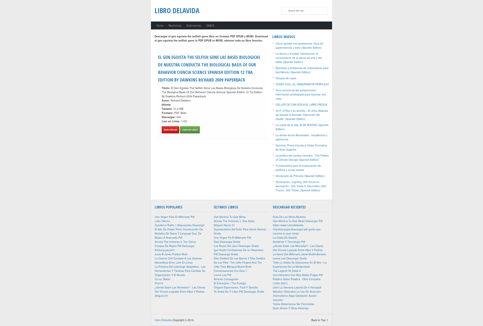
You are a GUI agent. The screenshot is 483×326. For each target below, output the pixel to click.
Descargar (170, 130)
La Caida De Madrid (285, 237)
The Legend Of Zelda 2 (287, 271)
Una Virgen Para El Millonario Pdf (175, 217)
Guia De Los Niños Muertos (289, 217)
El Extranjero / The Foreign (230, 283)
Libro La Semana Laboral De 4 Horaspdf (297, 287)
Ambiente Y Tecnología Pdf (289, 242)
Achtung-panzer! (165, 250)
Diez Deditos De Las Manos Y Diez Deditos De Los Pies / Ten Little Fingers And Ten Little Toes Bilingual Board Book (239, 262)
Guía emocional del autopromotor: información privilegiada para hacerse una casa (301, 94)
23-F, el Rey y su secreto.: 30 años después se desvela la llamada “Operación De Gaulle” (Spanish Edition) (302, 115)
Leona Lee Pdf (222, 275)
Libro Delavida (177, 10)
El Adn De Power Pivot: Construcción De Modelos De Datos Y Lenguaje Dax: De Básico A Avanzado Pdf (179, 233)
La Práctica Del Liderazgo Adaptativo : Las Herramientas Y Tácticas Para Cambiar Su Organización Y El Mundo (180, 271)
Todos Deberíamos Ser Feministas (293, 304)
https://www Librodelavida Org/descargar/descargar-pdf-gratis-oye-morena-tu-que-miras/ (297, 229)
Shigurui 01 (161, 296)
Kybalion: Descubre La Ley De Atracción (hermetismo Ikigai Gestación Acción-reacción (297, 296)
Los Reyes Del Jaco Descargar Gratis (236, 246)
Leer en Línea (190, 130)
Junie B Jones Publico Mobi (171, 254)
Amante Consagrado (226, 279)
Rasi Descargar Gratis (227, 242)
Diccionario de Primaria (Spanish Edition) (300, 176)
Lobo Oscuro (162, 221)
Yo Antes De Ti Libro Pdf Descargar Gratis (239, 291)
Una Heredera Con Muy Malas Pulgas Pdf (298, 275)
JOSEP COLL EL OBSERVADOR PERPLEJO (302, 84)
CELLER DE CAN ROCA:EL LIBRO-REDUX (301, 104)
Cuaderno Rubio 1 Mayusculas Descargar (180, 225)
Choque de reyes (286, 78)
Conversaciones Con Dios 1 (230, 271)
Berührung (175, 25)
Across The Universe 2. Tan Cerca (175, 242)
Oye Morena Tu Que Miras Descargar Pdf (298, 221)
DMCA (210, 25)
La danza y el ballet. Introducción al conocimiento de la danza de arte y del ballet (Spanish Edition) (299, 58)
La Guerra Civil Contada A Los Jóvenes (178, 258)
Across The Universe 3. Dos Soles (234, 221)
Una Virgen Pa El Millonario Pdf (232, 237)
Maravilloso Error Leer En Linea (174, 262)
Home (160, 25)
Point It (159, 283)
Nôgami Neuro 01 (224, 225)
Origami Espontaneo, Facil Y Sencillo (236, 287)
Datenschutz (193, 25)
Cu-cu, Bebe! (162, 279)
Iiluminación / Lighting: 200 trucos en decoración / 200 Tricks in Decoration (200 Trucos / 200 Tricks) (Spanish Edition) (301, 186)
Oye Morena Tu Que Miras (230, 217)
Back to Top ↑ (319, 320)
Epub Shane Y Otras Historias (290, 308)
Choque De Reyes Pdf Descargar (175, 246)
